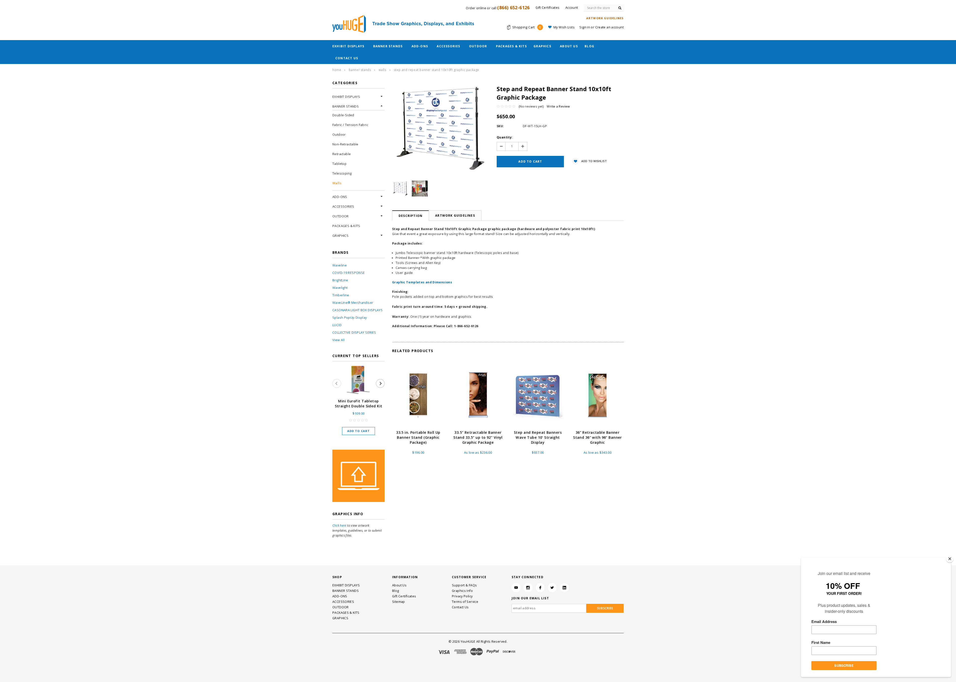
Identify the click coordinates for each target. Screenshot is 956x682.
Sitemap (398, 602)
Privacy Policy (462, 596)
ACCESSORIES (448, 46)
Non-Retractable (345, 144)
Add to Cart (358, 431)
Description (410, 216)
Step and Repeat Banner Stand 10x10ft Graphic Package (436, 70)
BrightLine (340, 280)
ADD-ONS (420, 46)
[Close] (950, 558)
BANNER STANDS (388, 46)
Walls (382, 70)
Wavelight (340, 288)
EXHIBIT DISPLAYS (348, 46)
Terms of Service (465, 602)
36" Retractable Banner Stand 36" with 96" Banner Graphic (597, 437)
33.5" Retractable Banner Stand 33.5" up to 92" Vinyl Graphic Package (478, 437)
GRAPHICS (542, 46)
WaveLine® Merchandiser (352, 303)
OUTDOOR (478, 46)
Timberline (340, 295)
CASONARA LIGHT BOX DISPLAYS (357, 310)
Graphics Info (462, 591)
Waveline (339, 265)
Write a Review (558, 106)
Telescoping (342, 173)
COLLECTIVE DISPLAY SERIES (354, 332)
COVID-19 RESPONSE (348, 273)
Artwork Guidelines (455, 215)
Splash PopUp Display (349, 317)
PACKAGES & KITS (511, 46)
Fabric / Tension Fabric (350, 125)
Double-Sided (343, 115)
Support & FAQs (464, 585)
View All (338, 340)
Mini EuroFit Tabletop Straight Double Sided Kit (358, 403)
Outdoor (339, 134)
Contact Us (346, 58)
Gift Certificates (404, 596)
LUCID (337, 325)
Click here (339, 525)
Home (336, 70)
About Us (569, 46)
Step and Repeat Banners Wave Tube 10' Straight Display (538, 437)
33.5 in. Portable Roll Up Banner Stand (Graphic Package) (418, 437)
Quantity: (505, 137)
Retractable (341, 154)
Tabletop (339, 163)
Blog (589, 46)
